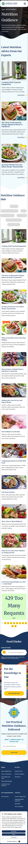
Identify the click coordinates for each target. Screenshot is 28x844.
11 (15, 626)
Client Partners (5, 796)
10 (12, 626)
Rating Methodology (6, 781)
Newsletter (17, 777)
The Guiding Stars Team (5, 777)
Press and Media (19, 806)
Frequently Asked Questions (5, 784)
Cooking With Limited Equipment (11, 83)
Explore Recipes (14, 693)
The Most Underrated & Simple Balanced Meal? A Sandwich (12, 124)
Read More (21, 95)
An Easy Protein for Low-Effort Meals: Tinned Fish (12, 166)
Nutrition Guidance (19, 774)
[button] (24, 3)
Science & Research (6, 774)
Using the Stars (18, 771)
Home (3, 9)
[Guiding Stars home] (10, 3)
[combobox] (14, 652)
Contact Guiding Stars (20, 796)
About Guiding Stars (6, 771)
